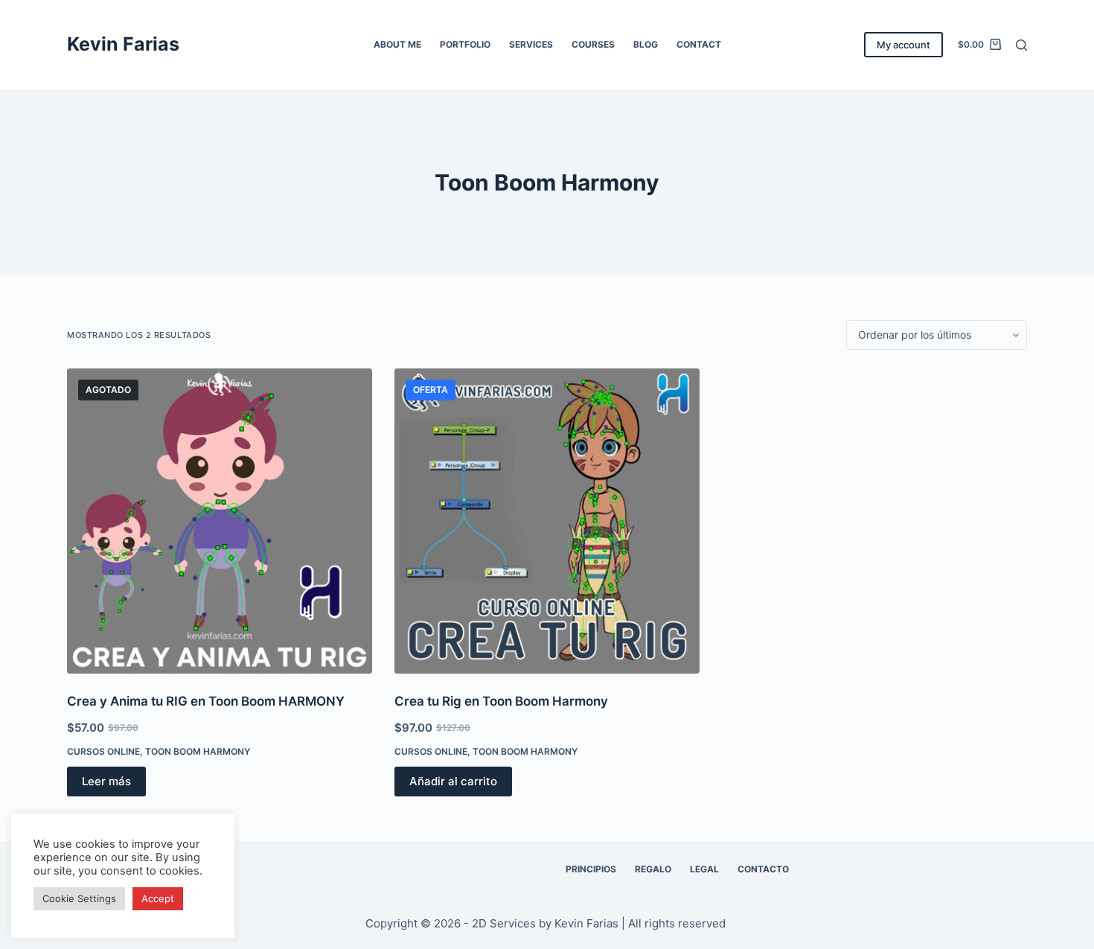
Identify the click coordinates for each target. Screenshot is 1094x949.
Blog (645, 44)
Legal (704, 869)
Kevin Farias (123, 44)
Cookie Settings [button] (79, 898)
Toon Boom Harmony (197, 751)
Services (531, 44)
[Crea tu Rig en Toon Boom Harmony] (547, 521)
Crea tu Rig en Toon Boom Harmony (501, 701)
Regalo (653, 869)
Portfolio (465, 44)
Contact (698, 44)
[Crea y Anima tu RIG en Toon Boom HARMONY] (219, 521)
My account (903, 45)
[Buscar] (1021, 45)
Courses (593, 44)
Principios (591, 869)
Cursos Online (103, 751)
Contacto (763, 869)
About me (397, 44)
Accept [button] (157, 898)
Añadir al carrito (453, 781)
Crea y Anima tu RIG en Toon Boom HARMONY (206, 701)
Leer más (106, 781)
